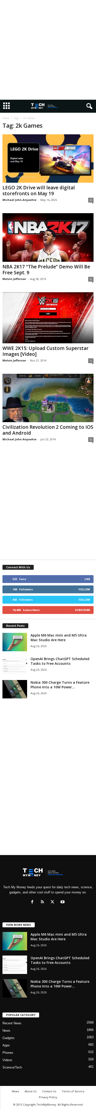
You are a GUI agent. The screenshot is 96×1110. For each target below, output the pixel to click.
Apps (6, 1045)
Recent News (11, 1023)
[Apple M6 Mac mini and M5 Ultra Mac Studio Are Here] (14, 642)
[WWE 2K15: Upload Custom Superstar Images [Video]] (48, 317)
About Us (30, 1091)
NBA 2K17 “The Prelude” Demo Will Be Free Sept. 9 (46, 270)
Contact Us (49, 1091)
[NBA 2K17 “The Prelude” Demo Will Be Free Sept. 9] (48, 237)
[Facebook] (33, 902)
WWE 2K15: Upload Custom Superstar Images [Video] (45, 351)
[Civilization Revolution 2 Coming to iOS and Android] (48, 398)
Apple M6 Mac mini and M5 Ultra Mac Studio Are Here (59, 637)
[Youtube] (63, 902)
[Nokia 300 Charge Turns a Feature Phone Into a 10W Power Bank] (14, 689)
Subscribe (82, 610)
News (6, 1030)
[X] (53, 902)
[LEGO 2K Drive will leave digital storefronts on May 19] (48, 158)
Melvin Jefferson (14, 279)
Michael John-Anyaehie (19, 200)
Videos (7, 1060)
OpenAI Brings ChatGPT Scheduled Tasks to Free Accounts (60, 661)
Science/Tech (12, 1067)
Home (5, 118)
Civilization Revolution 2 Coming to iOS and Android (47, 430)
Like (87, 579)
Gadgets (8, 1038)
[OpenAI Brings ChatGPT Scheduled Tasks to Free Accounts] (14, 665)
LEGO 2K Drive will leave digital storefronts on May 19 (38, 190)
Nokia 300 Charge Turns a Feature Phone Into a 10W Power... (60, 684)
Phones (7, 1052)
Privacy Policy (48, 1097)
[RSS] (43, 902)
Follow (84, 589)
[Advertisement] (48, 50)
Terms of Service (73, 1091)
